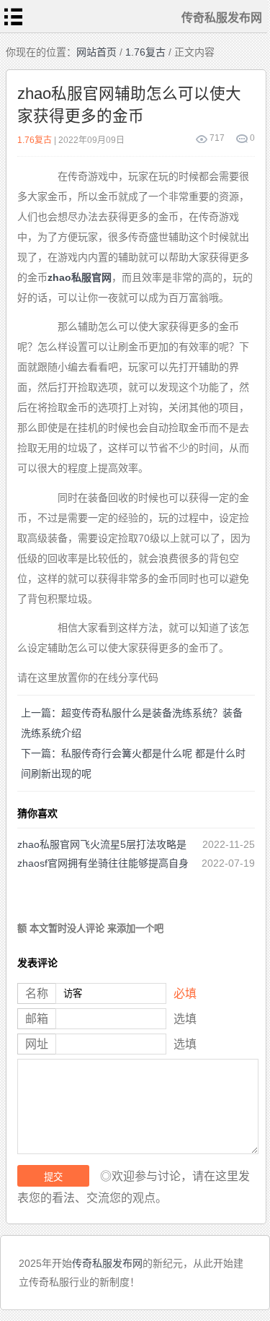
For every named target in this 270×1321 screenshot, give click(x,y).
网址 (36, 1044)
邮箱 (36, 1019)
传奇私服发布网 (107, 1263)
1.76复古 (145, 52)
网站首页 (96, 52)
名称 (36, 993)
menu (13, 16)
